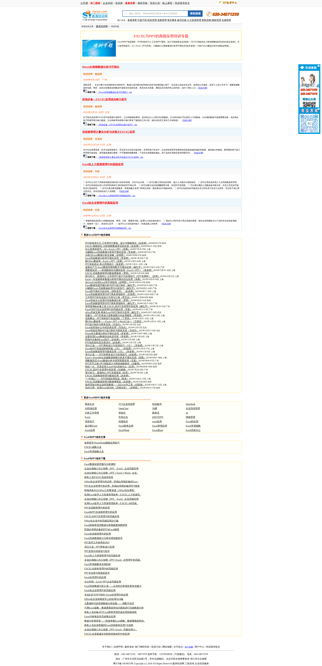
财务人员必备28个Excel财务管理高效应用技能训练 (110, 612)
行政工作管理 (92, 413)
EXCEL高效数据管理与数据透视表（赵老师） (109, 381)
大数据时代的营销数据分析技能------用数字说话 (109, 603)
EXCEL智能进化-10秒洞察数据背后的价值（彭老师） (113, 246)
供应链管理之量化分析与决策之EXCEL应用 (108, 131)
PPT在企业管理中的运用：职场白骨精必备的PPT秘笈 (112, 486)
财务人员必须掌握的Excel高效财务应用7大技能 (108, 625)
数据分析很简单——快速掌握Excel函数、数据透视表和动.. (114, 621)
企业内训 (108, 3)
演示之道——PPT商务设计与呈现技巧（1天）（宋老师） (115, 345)
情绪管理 (190, 417)
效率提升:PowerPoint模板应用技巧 (102, 443)
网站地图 (167, 647)
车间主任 (123, 417)
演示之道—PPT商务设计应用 (99, 547)
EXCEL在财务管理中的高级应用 (101, 568)
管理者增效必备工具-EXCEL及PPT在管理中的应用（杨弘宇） (117, 306)
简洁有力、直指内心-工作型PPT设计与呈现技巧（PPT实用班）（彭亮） (122, 276)
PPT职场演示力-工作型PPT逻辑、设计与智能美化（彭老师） (116, 243)
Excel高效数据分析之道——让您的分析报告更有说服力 (112, 586)
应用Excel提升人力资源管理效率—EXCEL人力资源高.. (112, 494)
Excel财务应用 (126, 426)
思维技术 (123, 421)
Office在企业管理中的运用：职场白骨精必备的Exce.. (111, 481)
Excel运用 (90, 430)
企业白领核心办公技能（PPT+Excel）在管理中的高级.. (112, 560)
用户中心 (199, 647)
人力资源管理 (194, 20)
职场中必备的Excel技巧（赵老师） (103, 339)
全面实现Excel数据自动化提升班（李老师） (107, 336)
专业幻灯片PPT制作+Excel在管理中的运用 (106, 595)
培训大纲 (203, 88)
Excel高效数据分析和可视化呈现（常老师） (107, 258)
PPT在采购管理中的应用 (97, 507)
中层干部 (142, 20)
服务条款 (129, 647)
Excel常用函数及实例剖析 (97, 564)
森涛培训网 (102, 26)
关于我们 (107, 647)
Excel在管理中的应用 (95, 577)
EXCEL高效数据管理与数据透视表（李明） (107, 273)
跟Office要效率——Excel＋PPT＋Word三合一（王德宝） (114, 321)
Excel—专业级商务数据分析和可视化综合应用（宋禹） (113, 279)
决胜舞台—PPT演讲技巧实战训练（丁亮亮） (108, 318)
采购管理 (162, 20)
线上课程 (167, 3)
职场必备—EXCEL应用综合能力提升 (104, 99)
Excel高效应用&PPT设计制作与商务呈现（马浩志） (112, 330)
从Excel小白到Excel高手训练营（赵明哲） (107, 282)
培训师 (119, 3)
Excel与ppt (124, 430)
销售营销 (206, 20)
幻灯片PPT (158, 417)
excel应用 (157, 421)
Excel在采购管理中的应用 (97, 534)
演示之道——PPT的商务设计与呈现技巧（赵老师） (112, 354)
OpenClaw (123, 408)
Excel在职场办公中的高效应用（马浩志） (106, 327)
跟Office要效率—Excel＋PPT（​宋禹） (104, 261)
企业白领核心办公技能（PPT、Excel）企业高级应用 (111, 468)
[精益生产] (211, 20)
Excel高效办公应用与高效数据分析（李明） (107, 300)
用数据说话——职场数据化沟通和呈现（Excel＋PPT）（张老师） (119, 270)
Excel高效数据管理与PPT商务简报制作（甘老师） (111, 294)
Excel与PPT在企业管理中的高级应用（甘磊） (108, 309)
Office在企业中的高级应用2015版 (101, 521)
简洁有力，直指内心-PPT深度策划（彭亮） (107, 372)
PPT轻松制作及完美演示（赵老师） (103, 342)
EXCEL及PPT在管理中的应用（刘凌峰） (106, 369)
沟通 (154, 408)
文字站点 (178, 647)
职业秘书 (157, 404)
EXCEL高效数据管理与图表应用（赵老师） (107, 375)
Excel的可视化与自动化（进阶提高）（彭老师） (110, 291)
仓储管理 (226, 20)
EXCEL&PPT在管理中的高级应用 (101, 516)
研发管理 (152, 20)
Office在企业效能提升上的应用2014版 (103, 599)
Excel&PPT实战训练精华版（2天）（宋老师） (109, 348)
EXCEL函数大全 (92, 447)
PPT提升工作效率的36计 (97, 542)
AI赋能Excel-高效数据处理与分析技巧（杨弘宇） (110, 288)
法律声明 (118, 647)
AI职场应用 (91, 408)
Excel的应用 (192, 421)
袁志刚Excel (91, 426)
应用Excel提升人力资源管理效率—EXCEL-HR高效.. (111, 503)
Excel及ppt (157, 430)
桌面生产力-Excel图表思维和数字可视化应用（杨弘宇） (114, 267)
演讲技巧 (89, 421)
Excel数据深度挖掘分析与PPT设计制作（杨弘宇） (111, 285)
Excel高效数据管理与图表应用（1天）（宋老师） (110, 351)
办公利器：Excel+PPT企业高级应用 (102, 581)
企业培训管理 (193, 408)
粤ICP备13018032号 (123, 663)
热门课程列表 (142, 647)
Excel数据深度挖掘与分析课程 (100, 464)
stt (187, 413)
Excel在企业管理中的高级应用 (100, 202)
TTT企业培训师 (127, 404)
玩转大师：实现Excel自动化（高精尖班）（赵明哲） (112, 387)
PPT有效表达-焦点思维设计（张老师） (105, 264)
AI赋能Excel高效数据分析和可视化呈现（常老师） (111, 252)
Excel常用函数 (193, 426)
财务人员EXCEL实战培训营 (98, 477)
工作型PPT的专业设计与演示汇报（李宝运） (108, 297)
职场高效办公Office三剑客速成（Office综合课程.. (109, 490)
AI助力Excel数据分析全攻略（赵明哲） (105, 255)
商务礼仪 (89, 404)
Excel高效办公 (193, 430)
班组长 (122, 413)
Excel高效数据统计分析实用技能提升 (103, 538)
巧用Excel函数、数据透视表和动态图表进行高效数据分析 (114, 608)
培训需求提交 (182, 3)
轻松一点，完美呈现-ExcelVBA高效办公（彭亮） (110, 366)
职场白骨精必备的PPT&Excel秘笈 (101, 529)
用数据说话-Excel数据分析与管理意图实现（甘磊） (111, 360)
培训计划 (155, 3)
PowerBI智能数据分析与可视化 (100, 66)
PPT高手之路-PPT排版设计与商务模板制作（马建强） (113, 363)
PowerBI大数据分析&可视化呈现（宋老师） (108, 333)
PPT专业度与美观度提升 (97, 573)
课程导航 (143, 3)
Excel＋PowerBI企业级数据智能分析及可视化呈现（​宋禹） (115, 357)
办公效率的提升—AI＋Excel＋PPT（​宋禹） (107, 249)
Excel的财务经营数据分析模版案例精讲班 (105, 525)
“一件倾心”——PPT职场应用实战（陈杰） (107, 378)
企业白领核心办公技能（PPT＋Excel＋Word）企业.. (111, 473)
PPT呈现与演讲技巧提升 (97, 551)
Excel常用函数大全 (94, 451)
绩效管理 (216, 20)
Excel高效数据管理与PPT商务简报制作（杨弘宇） (111, 303)
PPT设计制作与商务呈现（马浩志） (103, 324)
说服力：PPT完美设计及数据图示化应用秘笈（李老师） (114, 315)
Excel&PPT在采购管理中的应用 (100, 512)
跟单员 (155, 413)
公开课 (84, 3)
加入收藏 (189, 647)
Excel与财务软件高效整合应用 (100, 616)
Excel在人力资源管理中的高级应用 (102, 164)
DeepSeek (190, 404)
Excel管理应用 (159, 426)
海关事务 (172, 20)
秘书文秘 (181, 20)
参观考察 (132, 20)
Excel (87, 417)
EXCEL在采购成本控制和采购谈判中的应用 (107, 634)
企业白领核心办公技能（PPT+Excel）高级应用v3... (110, 629)
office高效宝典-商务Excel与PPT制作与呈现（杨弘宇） (113, 312)
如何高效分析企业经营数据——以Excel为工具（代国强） (115, 384)
